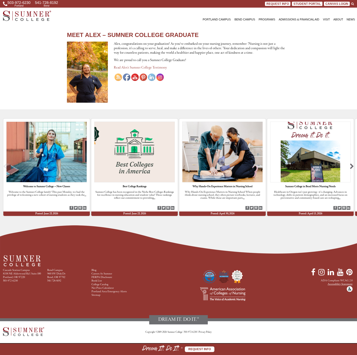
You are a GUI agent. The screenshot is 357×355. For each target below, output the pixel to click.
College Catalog (99, 284)
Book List (96, 281)
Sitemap (95, 295)
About (338, 19)
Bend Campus (244, 19)
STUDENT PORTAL (307, 3)
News (351, 19)
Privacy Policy (205, 332)
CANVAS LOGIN (336, 3)
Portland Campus (217, 19)
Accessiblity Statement (340, 284)
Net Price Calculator (102, 288)
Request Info (277, 3)
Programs (267, 19)
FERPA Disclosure (101, 277)
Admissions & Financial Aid (299, 19)
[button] (5, 167)
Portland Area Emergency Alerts (109, 291)
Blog (93, 270)
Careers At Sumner (101, 274)
